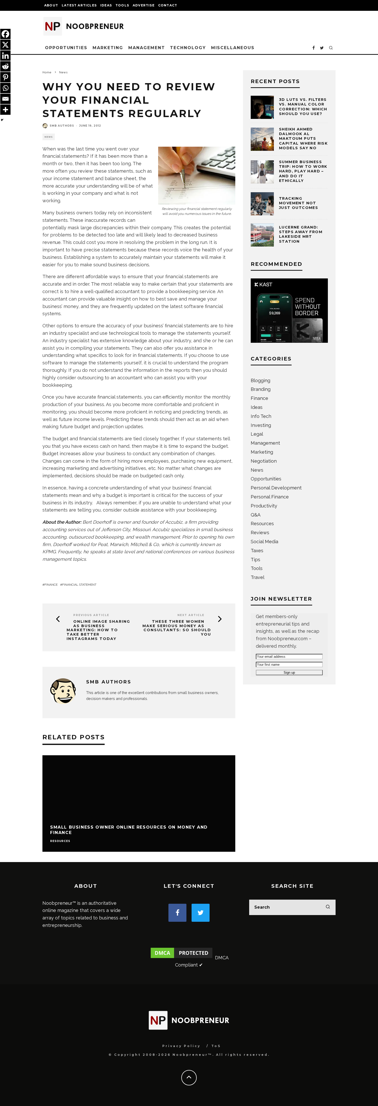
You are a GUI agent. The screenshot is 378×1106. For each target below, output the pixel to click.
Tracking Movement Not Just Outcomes (298, 203)
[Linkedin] (5, 55)
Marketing (108, 47)
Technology (188, 47)
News (48, 137)
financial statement (79, 584)
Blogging (260, 380)
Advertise (144, 5)
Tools (122, 5)
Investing (261, 425)
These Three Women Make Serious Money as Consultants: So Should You (176, 628)
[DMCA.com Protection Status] (181, 957)
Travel (257, 577)
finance (51, 584)
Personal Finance (270, 496)
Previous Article (91, 615)
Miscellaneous (233, 47)
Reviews (260, 532)
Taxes (257, 550)
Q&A (255, 514)
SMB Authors (62, 125)
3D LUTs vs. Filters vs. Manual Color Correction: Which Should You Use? (303, 106)
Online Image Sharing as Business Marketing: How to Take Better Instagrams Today (98, 630)
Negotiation (264, 461)
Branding (261, 389)
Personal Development (276, 487)
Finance (259, 398)
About (51, 5)
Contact (167, 5)
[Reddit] (5, 66)
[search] (328, 907)
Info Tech (261, 416)
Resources (60, 841)
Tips (255, 559)
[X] (5, 44)
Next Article (190, 615)
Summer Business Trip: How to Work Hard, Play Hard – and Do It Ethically (303, 171)
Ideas (106, 5)
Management (146, 47)
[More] (5, 109)
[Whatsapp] (5, 88)
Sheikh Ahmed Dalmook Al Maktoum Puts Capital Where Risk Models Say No (303, 138)
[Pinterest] (5, 77)
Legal (257, 434)
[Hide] (2, 120)
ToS (216, 1046)
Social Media (264, 541)
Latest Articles (79, 5)
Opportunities (66, 47)
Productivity (264, 505)
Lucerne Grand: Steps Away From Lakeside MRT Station (300, 234)
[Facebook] (5, 34)
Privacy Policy (181, 1046)
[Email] (5, 98)
